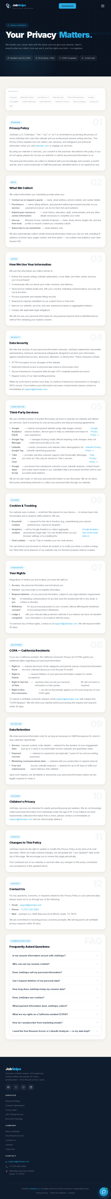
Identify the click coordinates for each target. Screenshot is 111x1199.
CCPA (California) (29, 102)
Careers (9, 1144)
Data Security (58, 97)
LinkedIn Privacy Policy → (93, 449)
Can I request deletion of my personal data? (36, 980)
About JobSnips (12, 1131)
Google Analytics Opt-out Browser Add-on (90, 532)
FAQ (11, 106)
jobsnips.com (42, 145)
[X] (16, 1087)
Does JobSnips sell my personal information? (37, 972)
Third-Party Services (75, 97)
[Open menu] (103, 6)
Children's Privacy (62, 102)
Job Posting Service (14, 1114)
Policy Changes (79, 102)
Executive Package (14, 1119)
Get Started (67, 6)
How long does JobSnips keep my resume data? (38, 989)
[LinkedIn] (31, 1087)
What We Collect (27, 97)
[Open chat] (103, 1191)
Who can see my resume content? (31, 964)
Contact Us (93, 102)
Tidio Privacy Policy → (93, 458)
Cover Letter (11, 1110)
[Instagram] (23, 1087)
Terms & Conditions (58, 1193)
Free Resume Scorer (14, 1136)
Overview (13, 97)
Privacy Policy (42, 1193)
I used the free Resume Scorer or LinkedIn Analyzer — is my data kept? (51, 1031)
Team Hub (10, 1149)
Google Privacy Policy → (95, 431)
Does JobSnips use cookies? (28, 997)
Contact (71, 1193)
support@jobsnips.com (35, 389)
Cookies (91, 97)
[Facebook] (8, 1087)
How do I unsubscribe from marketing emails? (37, 1022)
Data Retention (45, 102)
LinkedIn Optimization (15, 1105)
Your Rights (14, 102)
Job (13, 1069)
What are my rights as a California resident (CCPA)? (40, 1014)
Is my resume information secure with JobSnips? (39, 955)
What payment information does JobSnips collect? (39, 1006)
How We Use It (43, 97)
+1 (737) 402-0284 (30, 909)
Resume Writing (12, 1101)
